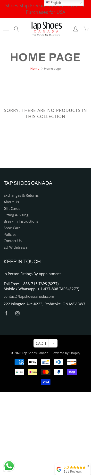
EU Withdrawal (16, 247)
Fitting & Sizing (16, 215)
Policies (10, 234)
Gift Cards (12, 208)
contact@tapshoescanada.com (29, 296)
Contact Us (13, 240)
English (55, 3)
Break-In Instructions (21, 221)
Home (34, 68)
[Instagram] (17, 313)
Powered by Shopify (65, 353)
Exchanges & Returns (21, 195)
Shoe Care (12, 228)
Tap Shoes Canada (35, 353)
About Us (11, 202)
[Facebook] (6, 313)
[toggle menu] (5, 29)
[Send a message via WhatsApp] (9, 466)
